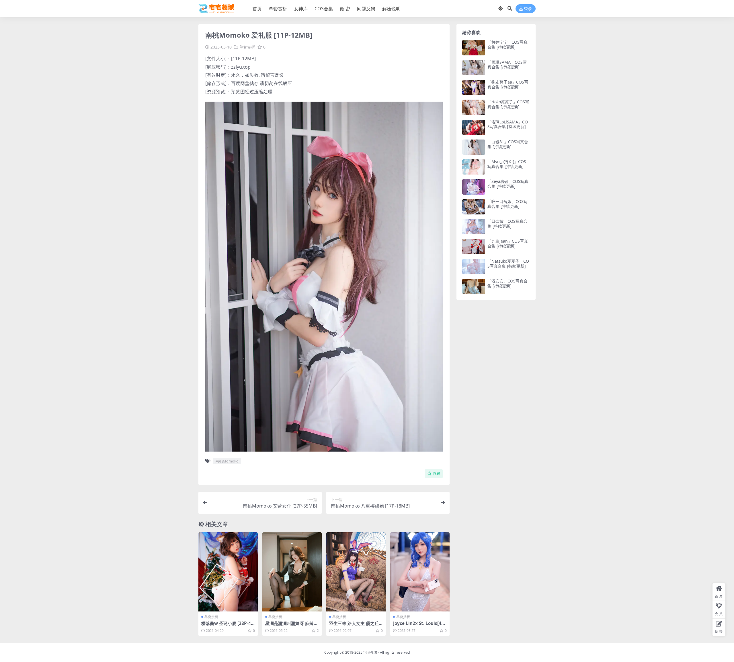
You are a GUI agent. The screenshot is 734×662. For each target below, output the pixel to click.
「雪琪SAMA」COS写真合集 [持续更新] (507, 64)
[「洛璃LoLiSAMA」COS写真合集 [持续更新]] (473, 127)
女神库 (301, 8)
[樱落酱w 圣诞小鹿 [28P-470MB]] (228, 571)
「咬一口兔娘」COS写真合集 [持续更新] (507, 204)
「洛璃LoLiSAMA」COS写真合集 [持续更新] (507, 124)
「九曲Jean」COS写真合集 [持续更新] (507, 243)
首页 (257, 8)
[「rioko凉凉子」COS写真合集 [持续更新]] (473, 107)
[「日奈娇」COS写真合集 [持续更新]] (473, 226)
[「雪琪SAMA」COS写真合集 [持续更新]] (473, 67)
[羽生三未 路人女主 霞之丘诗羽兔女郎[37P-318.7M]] (356, 571)
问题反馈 (366, 8)
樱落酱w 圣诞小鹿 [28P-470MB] (227, 625)
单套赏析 (278, 8)
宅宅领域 (370, 652)
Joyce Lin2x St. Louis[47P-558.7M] (420, 625)
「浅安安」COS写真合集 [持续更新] (507, 283)
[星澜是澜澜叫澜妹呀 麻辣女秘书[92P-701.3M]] (292, 571)
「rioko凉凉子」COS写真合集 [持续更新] (508, 104)
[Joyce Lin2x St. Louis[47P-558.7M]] (420, 571)
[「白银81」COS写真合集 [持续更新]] (473, 147)
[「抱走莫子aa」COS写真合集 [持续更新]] (473, 87)
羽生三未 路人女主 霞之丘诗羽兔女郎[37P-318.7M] (354, 625)
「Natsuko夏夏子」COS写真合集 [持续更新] (508, 263)
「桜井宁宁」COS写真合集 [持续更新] (507, 44)
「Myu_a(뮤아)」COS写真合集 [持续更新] (506, 164)
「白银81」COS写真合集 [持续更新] (507, 144)
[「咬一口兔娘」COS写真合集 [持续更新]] (473, 206)
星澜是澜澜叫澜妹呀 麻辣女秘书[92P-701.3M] (291, 625)
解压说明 (391, 8)
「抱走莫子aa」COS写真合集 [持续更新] (507, 84)
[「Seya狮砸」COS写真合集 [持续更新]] (473, 186)
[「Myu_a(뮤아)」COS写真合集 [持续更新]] (473, 167)
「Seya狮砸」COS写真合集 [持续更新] (507, 184)
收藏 (436, 473)
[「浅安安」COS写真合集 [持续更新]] (473, 286)
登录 (528, 9)
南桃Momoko (227, 461)
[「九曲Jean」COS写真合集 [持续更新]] (473, 246)
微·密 (345, 8)
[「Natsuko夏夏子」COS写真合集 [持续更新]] (473, 266)
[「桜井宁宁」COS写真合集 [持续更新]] (473, 47)
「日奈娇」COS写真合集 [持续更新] (507, 223)
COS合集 (324, 8)
